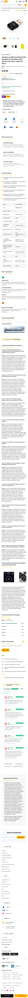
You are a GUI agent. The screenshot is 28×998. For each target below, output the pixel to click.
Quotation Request (6, 855)
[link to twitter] (17, 38)
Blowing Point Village (7, 940)
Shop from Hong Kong (17, 974)
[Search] (25, 5)
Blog (3, 896)
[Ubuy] (6, 1)
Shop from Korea (6, 976)
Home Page (4, 8)
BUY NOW (21, 995)
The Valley (4, 937)
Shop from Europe (17, 978)
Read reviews (6, 693)
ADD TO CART (7, 995)
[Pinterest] (14, 990)
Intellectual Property (7, 857)
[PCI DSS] (5, 966)
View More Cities (6, 944)
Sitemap (4, 859)
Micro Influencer (6, 869)
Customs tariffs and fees (8, 864)
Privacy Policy (17, 985)
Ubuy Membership (6, 871)
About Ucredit (5, 891)
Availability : (5, 78)
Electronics (10, 8)
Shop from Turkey (7, 978)
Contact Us (4, 853)
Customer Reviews (6, 884)
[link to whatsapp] (10, 38)
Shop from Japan (7, 974)
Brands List (4, 882)
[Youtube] (8, 990)
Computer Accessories (18, 8)
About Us (4, 850)
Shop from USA (6, 973)
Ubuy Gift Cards (6, 893)
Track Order (5, 862)
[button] (17, 1)
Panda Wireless (5, 10)
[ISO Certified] (15, 966)
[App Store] (6, 954)
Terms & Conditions (7, 985)
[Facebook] (3, 990)
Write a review (5, 650)
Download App (5, 880)
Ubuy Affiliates (5, 898)
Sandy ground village (7, 942)
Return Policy (5, 886)
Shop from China (16, 976)
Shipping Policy (5, 866)
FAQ (3, 889)
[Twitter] (11, 990)
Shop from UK (14, 973)
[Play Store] (14, 954)
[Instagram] (5, 990)
